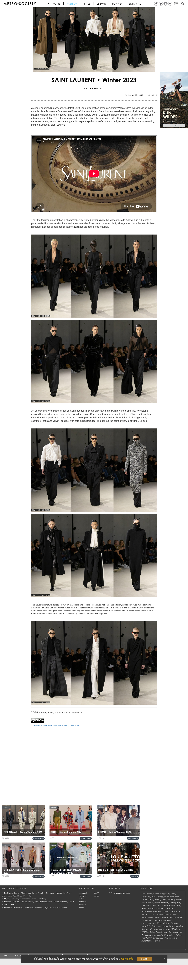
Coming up (177, 914)
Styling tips (168, 935)
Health (160, 935)
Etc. (143, 902)
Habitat (167, 914)
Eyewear (164, 917)
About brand (18, 896)
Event (153, 935)
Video (64, 907)
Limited (165, 911)
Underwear (146, 911)
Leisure (101, 3)
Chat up (158, 914)
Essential (38, 907)
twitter (81, 899)
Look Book (175, 911)
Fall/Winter (55, 712)
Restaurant (166, 920)
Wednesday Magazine (120, 893)
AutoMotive (146, 941)
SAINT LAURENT (72, 712)
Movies (144, 914)
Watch (178, 935)
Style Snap (42, 899)
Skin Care (175, 929)
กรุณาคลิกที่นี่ (127, 959)
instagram (83, 896)
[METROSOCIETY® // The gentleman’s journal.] (19, 3)
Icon (34, 899)
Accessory (163, 926)
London (171, 894)
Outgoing (145, 897)
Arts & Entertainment (43, 902)
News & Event (8, 905)
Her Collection (148, 908)
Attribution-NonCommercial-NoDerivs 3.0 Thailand (55, 725)
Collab (166, 923)
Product (145, 935)
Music (144, 917)
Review (171, 900)
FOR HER (117, 3)
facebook (83, 893)
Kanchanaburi (160, 894)
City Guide (48, 907)
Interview (160, 908)
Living (174, 938)
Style (87, 3)
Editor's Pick (154, 920)
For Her (29, 896)
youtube (82, 905)
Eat (142, 894)
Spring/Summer (38, 838)
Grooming (15, 899)
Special (169, 908)
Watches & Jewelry (46, 893)
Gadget (156, 938)
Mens (150, 917)
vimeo (96, 896)
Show (156, 917)
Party (160, 905)
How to (16, 902)
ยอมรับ (144, 959)
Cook (144, 900)
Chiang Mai (174, 902)
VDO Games (157, 897)
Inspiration (26, 899)
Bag (171, 926)
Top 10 (57, 907)
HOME (56, 3)
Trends (144, 929)
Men (143, 926)
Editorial (135, 3)
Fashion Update (29, 893)
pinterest (82, 902)
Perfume (158, 941)
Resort (178, 900)
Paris (151, 914)
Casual (144, 920)
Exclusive (18, 907)
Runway (43, 712)
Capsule (174, 923)
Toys (70, 902)
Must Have (28, 907)
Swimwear (169, 897)
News (167, 929)
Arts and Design (156, 929)
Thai (177, 897)
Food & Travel (27, 902)
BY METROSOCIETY (94, 88)
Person (149, 894)
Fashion (72, 3)
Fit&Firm (145, 932)
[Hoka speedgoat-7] (174, 100)
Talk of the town (148, 905)
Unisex (157, 900)
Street (157, 902)
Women (164, 902)
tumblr (81, 907)
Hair (178, 905)
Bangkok (157, 911)
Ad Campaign (176, 917)
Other (150, 900)
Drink (152, 932)
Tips (157, 932)
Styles (159, 923)
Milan (163, 900)
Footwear (165, 938)
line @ (96, 893)
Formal (167, 905)
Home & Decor (60, 902)
